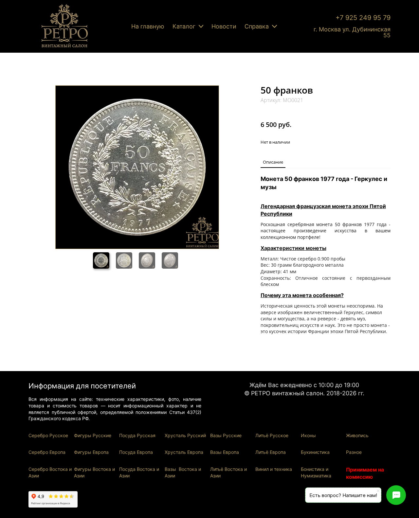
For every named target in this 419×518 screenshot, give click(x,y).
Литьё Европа (270, 452)
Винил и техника (273, 469)
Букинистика (315, 452)
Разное (354, 452)
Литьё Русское (271, 435)
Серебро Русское (48, 435)
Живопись (357, 435)
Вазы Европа (224, 452)
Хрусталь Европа (184, 452)
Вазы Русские (226, 435)
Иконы (308, 435)
